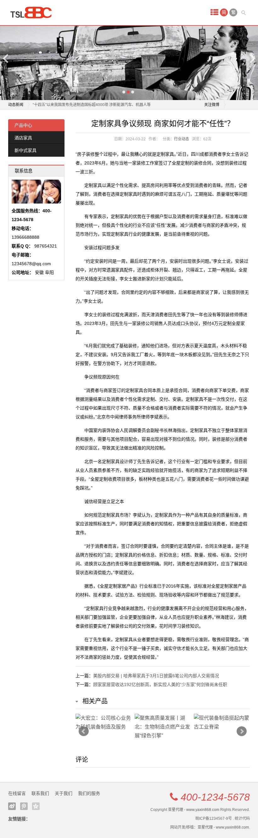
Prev (84, 731)
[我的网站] (33, 12)
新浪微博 (12, 806)
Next (252, 58)
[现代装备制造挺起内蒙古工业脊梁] (222, 722)
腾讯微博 (24, 806)
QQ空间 (36, 806)
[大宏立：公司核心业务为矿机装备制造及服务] (104, 722)
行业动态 (181, 139)
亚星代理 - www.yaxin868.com (193, 809)
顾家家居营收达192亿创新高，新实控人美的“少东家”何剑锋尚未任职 (160, 684)
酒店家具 (23, 137)
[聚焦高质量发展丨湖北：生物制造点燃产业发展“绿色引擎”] (163, 727)
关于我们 (63, 793)
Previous (6, 58)
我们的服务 (89, 793)
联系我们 (40, 793)
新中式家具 (25, 150)
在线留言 (17, 793)
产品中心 (23, 125)
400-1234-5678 (215, 797)
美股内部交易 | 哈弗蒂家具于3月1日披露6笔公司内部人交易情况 (156, 675)
